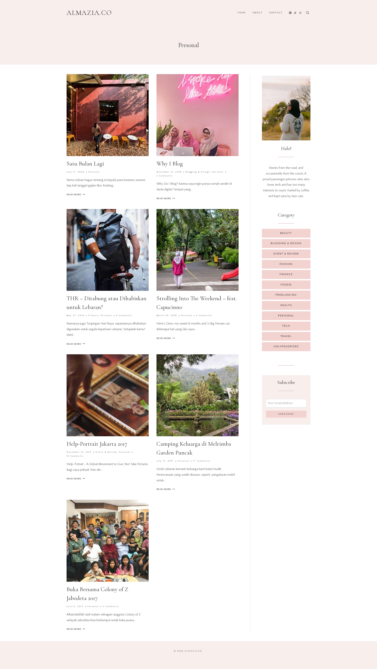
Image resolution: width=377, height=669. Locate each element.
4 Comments (204, 315)
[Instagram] (290, 12)
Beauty (286, 233)
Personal (94, 172)
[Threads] (300, 12)
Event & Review (106, 452)
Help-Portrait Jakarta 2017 (97, 443)
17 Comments (201, 461)
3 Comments (164, 176)
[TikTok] (295, 12)
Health (286, 305)
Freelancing (286, 295)
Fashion (286, 264)
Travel (286, 336)
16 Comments (75, 456)
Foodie (286, 284)
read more (76, 194)
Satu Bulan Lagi (85, 163)
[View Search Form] (307, 13)
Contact (276, 12)
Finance (93, 315)
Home (242, 12)
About (258, 12)
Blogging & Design (198, 172)
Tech (286, 326)
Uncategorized (286, 346)
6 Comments (124, 315)
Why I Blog (169, 163)
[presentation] (108, 115)
